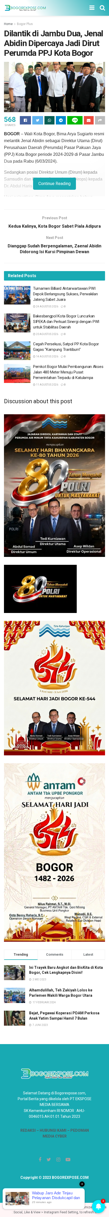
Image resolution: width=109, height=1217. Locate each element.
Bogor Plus (25, 24)
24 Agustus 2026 (46, 306)
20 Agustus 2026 (46, 334)
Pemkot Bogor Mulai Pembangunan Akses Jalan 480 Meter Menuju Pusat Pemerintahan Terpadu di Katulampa (68, 372)
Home (8, 24)
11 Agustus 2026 (46, 384)
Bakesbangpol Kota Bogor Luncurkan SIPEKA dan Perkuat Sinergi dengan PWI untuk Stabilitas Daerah (66, 322)
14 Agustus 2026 (46, 356)
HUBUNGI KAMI (53, 1130)
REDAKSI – (30, 1130)
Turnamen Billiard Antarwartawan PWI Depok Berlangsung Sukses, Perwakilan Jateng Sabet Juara (65, 294)
